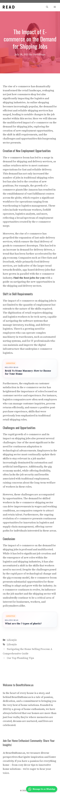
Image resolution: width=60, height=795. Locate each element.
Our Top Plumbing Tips (20, 658)
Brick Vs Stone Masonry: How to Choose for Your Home (28, 372)
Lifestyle (12, 640)
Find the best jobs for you (29, 277)
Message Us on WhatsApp (44, 789)
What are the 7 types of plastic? (23, 623)
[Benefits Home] (9, 7)
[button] (47, 7)
